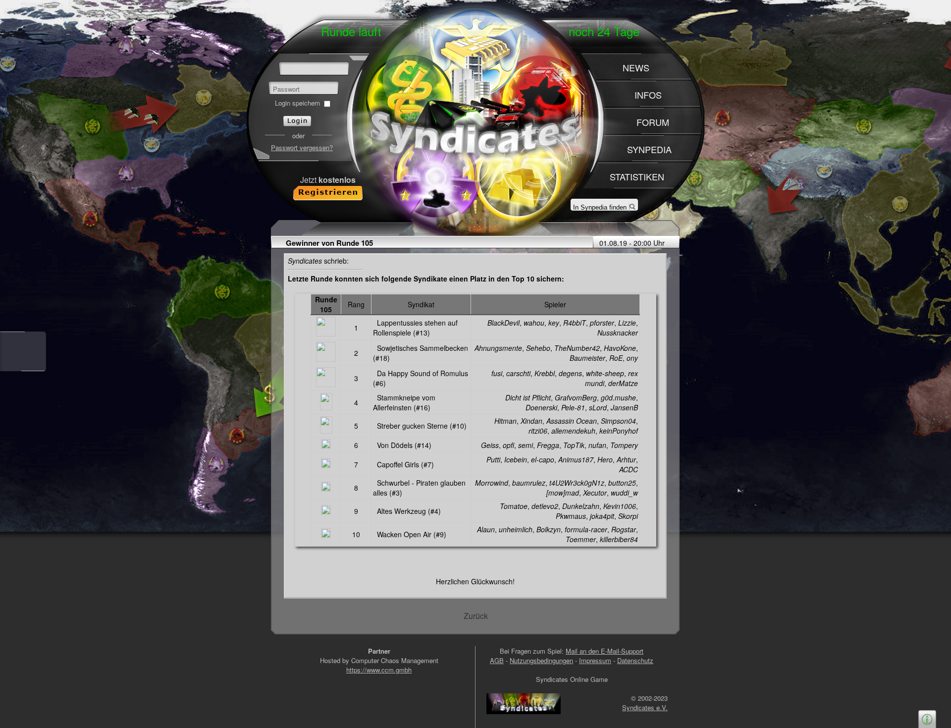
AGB (497, 660)
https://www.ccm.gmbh (379, 669)
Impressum (595, 660)
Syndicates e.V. (645, 707)
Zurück (476, 615)
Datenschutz (635, 660)
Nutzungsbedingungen (541, 660)
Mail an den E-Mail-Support (604, 651)
